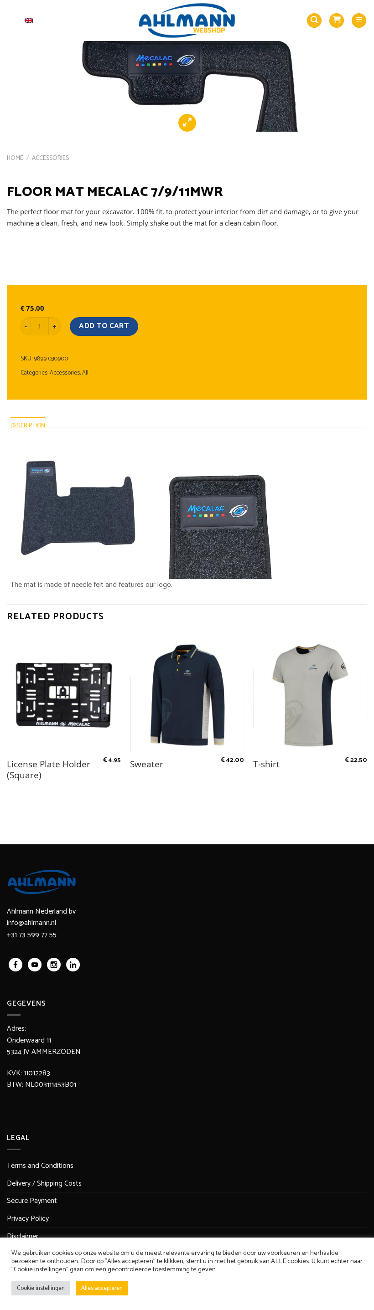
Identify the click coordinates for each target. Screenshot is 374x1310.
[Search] (314, 20)
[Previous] (19, 66)
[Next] (355, 66)
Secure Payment (32, 1201)
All (85, 373)
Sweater (146, 764)
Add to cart (104, 326)
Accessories (50, 158)
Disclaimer (22, 1236)
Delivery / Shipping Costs (44, 1183)
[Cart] (336, 20)
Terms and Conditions (40, 1166)
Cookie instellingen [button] (41, 1288)
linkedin (73, 964)
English (16, 20)
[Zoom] (187, 123)
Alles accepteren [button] (102, 1288)
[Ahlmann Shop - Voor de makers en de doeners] (187, 20)
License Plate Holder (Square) (48, 770)
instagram (54, 964)
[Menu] (359, 20)
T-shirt (266, 764)
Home (15, 158)
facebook (15, 964)
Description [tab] (28, 426)
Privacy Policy (28, 1218)
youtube (35, 964)
